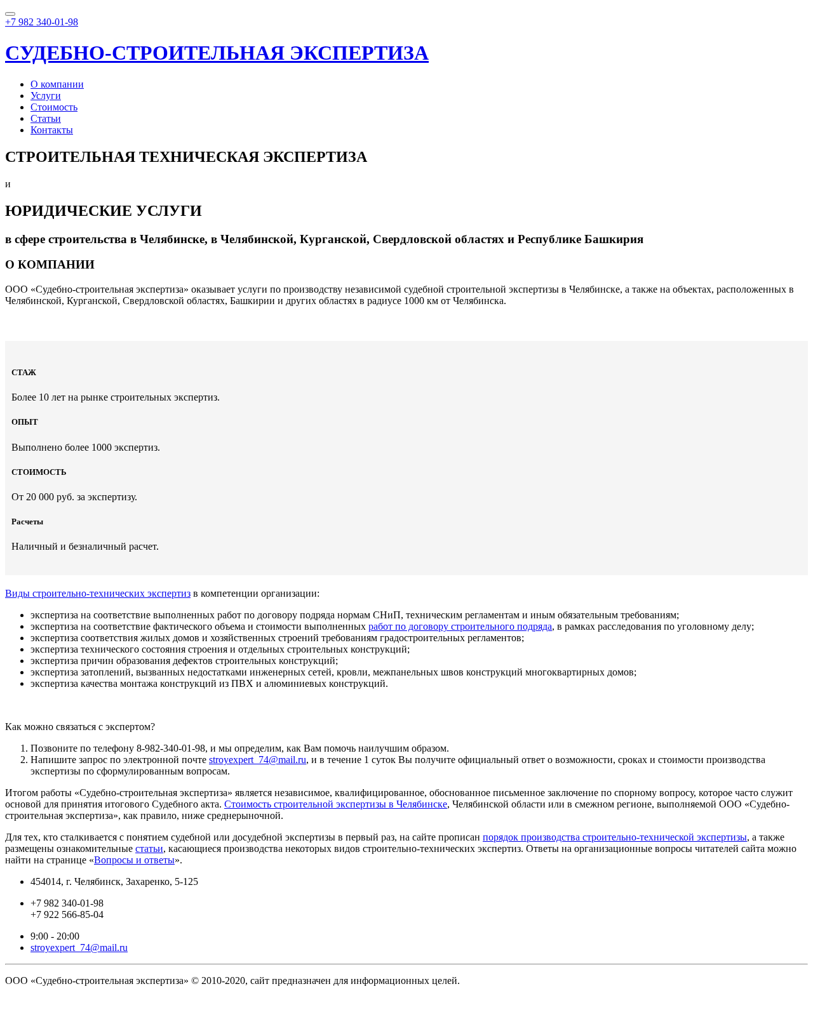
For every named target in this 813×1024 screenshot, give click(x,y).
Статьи (45, 118)
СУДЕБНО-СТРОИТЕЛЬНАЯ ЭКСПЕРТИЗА (217, 52)
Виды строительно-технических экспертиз (98, 593)
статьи (149, 848)
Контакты (51, 129)
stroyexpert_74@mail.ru (257, 759)
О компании (57, 84)
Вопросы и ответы (134, 859)
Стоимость (53, 107)
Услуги (45, 95)
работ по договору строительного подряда (460, 626)
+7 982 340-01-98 (41, 22)
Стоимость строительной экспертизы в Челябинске (335, 804)
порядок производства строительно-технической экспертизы (615, 837)
